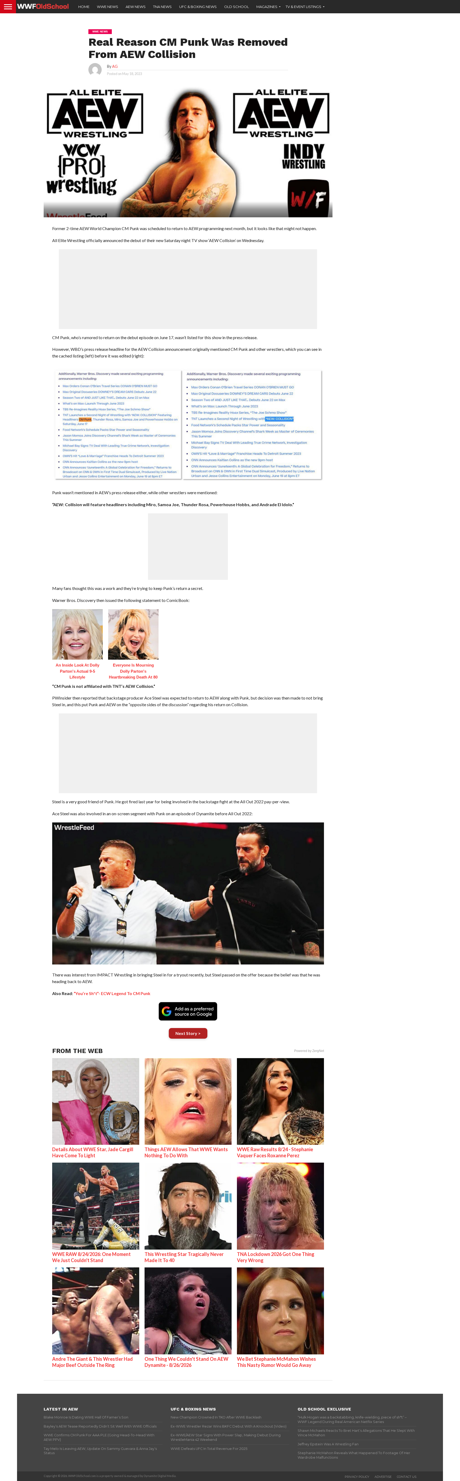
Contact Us (406, 1477)
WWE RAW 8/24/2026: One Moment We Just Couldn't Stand (91, 1257)
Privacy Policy (357, 1477)
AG (115, 66)
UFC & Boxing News (198, 7)
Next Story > (188, 1033)
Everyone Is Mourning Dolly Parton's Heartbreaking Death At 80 (133, 671)
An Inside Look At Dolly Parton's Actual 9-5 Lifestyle (77, 671)
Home (83, 7)
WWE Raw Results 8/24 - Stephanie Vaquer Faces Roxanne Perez (275, 1152)
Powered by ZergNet (309, 1051)
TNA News (162, 7)
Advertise (383, 1477)
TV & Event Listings (303, 7)
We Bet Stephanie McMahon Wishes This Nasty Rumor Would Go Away (276, 1362)
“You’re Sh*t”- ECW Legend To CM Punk (112, 993)
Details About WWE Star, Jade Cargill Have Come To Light (92, 1152)
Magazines (266, 7)
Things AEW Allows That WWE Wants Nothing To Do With (186, 1152)
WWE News (107, 7)
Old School (236, 7)
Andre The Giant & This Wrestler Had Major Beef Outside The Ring (92, 1362)
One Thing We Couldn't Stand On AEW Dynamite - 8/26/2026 (186, 1362)
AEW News (136, 7)
